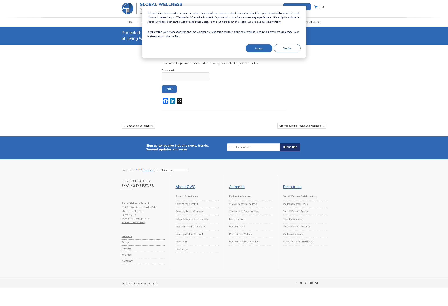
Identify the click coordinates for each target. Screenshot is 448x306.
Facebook (127, 236)
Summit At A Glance (187, 196)
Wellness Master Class (295, 204)
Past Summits (237, 226)
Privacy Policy (127, 219)
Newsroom (182, 241)
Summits (237, 187)
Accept (259, 48)
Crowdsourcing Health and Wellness (301, 125)
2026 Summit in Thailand (243, 204)
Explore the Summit (240, 196)
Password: (168, 70)
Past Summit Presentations (244, 241)
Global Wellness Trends (296, 211)
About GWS (185, 187)
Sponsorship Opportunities (244, 211)
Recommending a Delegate (191, 226)
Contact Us (182, 249)
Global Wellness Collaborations (300, 196)
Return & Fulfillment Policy (133, 222)
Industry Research (293, 219)
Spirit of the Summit (187, 204)
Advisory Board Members (190, 211)
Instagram (127, 260)
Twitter (126, 242)
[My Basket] (316, 7)
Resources (292, 187)
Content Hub (313, 22)
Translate (147, 170)
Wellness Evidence (293, 234)
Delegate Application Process (192, 219)
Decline (287, 48)
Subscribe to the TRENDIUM (298, 241)
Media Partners (237, 219)
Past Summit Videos (240, 234)
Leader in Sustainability (138, 125)
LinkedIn (126, 248)
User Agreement (142, 219)
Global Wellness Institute (296, 226)
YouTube (127, 254)
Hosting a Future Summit (189, 234)
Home (131, 22)
